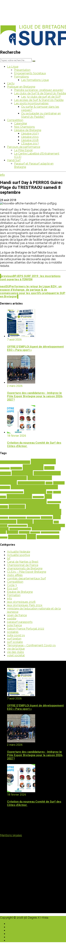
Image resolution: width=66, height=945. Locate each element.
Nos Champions (24, 126)
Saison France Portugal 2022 (25, 628)
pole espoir (43, 521)
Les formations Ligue (35, 80)
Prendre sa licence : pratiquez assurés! (38, 90)
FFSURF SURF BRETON (23, 501)
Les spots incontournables (31, 103)
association (43, 461)
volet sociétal (16, 655)
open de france (17, 615)
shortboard (35, 532)
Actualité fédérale (18, 551)
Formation (13, 595)
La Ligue (12, 66)
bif (8, 558)
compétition (35, 491)
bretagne (33, 467)
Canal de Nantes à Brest (22, 561)
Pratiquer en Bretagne (21, 86)
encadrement (19, 496)
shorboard (24, 532)
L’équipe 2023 (30, 133)
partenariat (46, 517)
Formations (21, 76)
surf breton (14, 638)
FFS (48, 496)
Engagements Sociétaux (30, 73)
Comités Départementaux (34, 487)
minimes (4, 518)
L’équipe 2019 (30, 137)
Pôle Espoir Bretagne (17, 526)
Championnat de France (22, 565)
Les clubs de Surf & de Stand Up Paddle (40, 93)
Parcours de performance (23, 147)
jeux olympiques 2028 (21, 602)
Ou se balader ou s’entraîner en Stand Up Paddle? (41, 115)
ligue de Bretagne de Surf (30, 512)
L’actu (10, 83)
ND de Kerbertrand (17, 518)
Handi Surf (14, 160)
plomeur (25, 521)
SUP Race (17, 537)
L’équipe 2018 (30, 140)
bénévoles (22, 473)
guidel (4, 506)
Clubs (49, 483)
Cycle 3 (12, 585)
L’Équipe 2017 (30, 143)
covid (49, 492)
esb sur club (38, 497)
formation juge (54, 502)
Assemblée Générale (15, 462)
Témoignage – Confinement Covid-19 (31, 645)
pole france (14, 625)
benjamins (5, 468)
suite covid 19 (16, 635)
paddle (11, 618)
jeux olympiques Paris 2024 (24, 605)
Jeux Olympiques (42, 506)
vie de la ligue (16, 648)
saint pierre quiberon (20, 529)
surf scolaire (15, 642)
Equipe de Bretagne (20, 592)
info (2, 175)
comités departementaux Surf (26, 578)
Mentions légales (11, 835)
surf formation (48, 537)
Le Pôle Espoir (23, 150)
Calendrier (20, 123)
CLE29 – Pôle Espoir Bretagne (26, 571)
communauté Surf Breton (11, 492)
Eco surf (12, 588)
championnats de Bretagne (24, 568)
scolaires (12, 532)
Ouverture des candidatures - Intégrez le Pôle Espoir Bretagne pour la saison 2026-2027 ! (35, 396)
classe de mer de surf (31, 483)
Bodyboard (16, 468)
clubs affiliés (15, 575)
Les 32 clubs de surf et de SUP (41, 96)
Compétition (15, 120)
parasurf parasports (20, 622)
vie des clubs (15, 652)
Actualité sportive (18, 555)
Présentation (22, 70)
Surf (31, 536)
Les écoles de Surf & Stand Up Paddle (39, 100)
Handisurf (17, 506)
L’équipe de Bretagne (27, 130)
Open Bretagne (33, 518)
